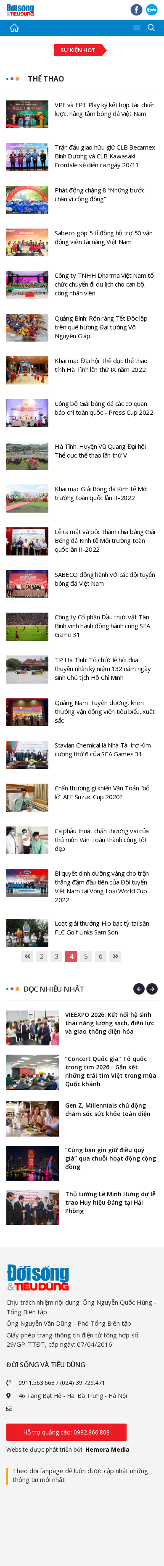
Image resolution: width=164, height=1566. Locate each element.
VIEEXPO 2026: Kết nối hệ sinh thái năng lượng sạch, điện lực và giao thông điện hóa (109, 1023)
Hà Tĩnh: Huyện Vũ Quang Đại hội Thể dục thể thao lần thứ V (100, 450)
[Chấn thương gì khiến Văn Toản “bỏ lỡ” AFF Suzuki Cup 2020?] (27, 797)
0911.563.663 (37, 1383)
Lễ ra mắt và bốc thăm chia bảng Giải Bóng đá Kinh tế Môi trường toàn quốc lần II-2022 (105, 540)
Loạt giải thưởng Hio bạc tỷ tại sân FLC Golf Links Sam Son (102, 927)
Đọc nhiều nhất (54, 989)
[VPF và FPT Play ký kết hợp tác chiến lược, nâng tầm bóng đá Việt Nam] (27, 113)
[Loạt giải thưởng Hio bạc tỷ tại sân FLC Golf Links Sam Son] (27, 932)
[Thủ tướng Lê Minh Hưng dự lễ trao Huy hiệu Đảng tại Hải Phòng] (32, 1207)
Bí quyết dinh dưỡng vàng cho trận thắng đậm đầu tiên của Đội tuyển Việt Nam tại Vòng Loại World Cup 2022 (102, 886)
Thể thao (46, 79)
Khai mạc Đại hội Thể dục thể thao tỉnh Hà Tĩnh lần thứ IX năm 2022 (101, 365)
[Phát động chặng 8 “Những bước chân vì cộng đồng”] (27, 198)
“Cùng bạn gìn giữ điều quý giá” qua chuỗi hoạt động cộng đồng (110, 1158)
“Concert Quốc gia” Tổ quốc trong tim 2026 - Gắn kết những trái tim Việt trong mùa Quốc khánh (110, 1071)
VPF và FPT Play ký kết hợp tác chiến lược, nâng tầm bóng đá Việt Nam (105, 109)
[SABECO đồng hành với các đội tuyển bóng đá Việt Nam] (27, 583)
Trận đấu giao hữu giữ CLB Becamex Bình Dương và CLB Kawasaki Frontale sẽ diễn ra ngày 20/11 (105, 156)
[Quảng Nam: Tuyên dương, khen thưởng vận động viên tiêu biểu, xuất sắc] (27, 711)
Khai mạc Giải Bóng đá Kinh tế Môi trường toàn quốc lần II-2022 (101, 493)
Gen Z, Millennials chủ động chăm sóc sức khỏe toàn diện (108, 1109)
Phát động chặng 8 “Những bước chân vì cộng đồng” (99, 194)
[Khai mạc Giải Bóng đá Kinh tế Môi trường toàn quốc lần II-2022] (27, 498)
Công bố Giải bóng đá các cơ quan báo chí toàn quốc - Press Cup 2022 (104, 407)
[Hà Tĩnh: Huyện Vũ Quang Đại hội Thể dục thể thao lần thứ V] (27, 455)
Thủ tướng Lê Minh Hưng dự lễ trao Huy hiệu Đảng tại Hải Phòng (110, 1202)
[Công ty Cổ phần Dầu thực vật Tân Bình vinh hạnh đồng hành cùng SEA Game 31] (27, 626)
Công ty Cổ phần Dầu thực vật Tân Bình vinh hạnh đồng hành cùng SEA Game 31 (102, 626)
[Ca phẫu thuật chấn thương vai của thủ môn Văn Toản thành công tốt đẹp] (27, 839)
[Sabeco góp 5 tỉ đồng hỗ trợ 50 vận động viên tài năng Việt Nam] (27, 241)
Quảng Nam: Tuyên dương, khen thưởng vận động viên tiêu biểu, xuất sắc (105, 711)
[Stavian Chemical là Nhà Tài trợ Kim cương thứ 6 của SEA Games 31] (27, 754)
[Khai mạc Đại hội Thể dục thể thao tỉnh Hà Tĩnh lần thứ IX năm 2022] (27, 369)
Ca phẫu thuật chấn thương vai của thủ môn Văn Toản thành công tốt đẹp (102, 839)
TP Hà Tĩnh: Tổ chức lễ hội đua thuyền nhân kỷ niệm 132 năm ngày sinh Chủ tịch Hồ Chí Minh (103, 668)
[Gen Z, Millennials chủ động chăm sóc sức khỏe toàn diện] (32, 1118)
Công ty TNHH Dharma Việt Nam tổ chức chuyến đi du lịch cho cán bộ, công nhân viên (104, 284)
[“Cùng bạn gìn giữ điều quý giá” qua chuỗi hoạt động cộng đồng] (32, 1163)
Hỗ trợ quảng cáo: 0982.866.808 (66, 1432)
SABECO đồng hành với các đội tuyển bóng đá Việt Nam (105, 578)
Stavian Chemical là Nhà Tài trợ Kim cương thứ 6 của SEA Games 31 (103, 749)
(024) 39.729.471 (82, 1383)
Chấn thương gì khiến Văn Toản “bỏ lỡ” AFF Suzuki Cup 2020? (102, 792)
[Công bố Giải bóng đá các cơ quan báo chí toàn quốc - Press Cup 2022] (27, 412)
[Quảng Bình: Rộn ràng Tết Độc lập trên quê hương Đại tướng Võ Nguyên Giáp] (27, 327)
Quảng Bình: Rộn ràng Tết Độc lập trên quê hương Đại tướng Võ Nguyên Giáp (101, 327)
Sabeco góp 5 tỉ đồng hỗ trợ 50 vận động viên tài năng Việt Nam (104, 237)
